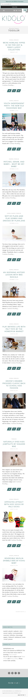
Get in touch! (13, 654)
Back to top (21, 695)
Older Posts (20, 611)
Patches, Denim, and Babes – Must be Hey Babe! (14, 163)
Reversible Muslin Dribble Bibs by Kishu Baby (14, 560)
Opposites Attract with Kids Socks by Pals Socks (14, 504)
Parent (11, 159)
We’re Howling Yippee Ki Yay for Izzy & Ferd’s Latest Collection (14, 46)
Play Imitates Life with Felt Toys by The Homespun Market (14, 328)
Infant (11, 555)
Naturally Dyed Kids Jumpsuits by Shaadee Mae (14, 443)
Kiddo (11, 40)
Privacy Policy (14, 658)
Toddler (16, 40)
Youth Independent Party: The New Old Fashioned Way (14, 105)
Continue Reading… (8, 85)
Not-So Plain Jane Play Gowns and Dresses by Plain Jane (14, 218)
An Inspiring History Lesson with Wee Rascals (14, 274)
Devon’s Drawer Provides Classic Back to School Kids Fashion (14, 384)
